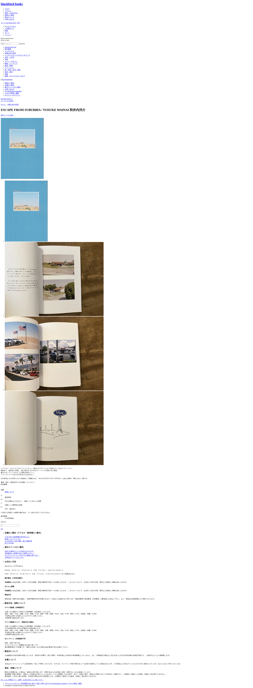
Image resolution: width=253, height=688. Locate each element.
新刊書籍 (8, 49)
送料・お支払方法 (11, 13)
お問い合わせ (9, 19)
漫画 (6, 74)
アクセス (8, 11)
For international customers (13, 91)
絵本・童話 (9, 72)
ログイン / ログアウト (12, 95)
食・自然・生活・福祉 (13, 70)
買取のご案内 (9, 15)
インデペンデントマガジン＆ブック (17, 55)
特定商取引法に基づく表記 (30, 683)
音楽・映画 (9, 65)
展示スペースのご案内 (13, 87)
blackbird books (12, 4)
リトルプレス (9, 51)
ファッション (9, 68)
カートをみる (10, 23)
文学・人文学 (9, 57)
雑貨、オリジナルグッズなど (15, 76)
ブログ (7, 9)
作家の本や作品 (10, 53)
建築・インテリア (11, 63)
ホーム (3, 104)
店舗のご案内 (9, 85)
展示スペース (9, 17)
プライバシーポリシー (13, 683)
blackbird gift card (10, 47)
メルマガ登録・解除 (12, 93)
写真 (6, 59)
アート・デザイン (11, 61)
